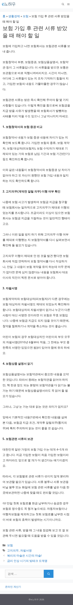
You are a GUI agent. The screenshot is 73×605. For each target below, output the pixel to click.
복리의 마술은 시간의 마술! (24, 555)
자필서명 (26, 550)
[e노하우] (9, 4)
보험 (26, 16)
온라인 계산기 (13, 586)
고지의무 (13, 550)
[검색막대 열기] (63, 4)
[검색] (48, 574)
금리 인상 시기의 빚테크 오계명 (27, 561)
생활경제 (14, 16)
